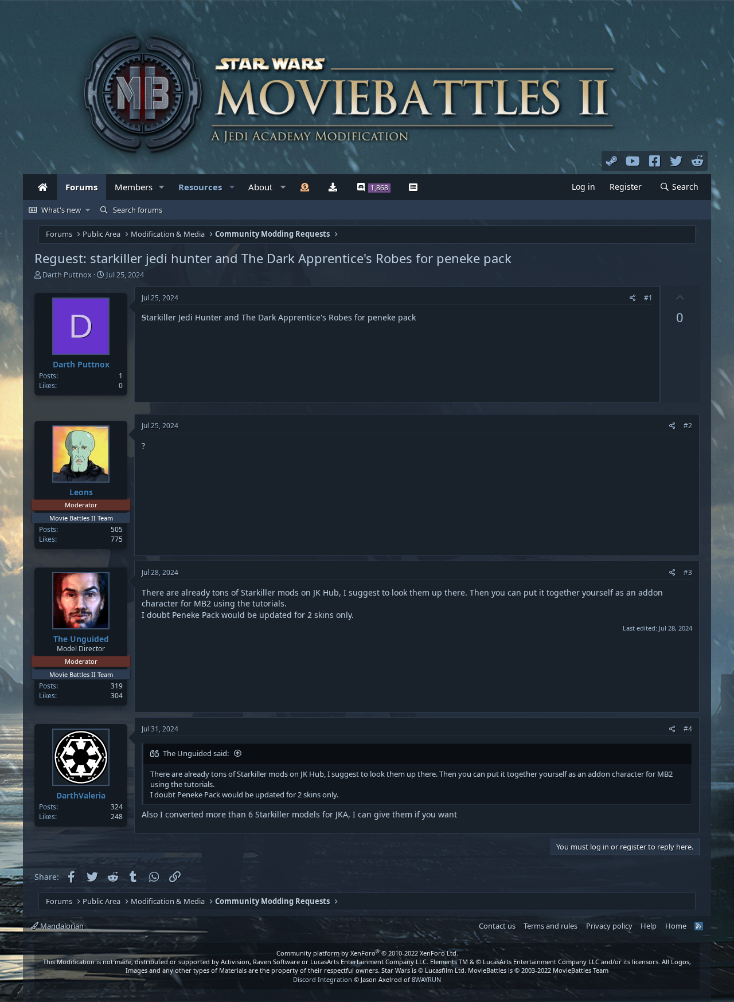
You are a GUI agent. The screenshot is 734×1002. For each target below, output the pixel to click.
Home (675, 926)
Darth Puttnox (67, 274)
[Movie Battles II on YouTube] (633, 160)
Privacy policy (609, 926)
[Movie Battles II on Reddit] (698, 160)
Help (649, 926)
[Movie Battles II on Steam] (612, 160)
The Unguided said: (196, 753)
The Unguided (81, 638)
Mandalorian (61, 926)
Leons (81, 492)
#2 (688, 425)
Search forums (137, 210)
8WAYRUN (426, 979)
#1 (648, 298)
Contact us (497, 926)
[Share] (633, 298)
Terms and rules (550, 926)
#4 (688, 729)
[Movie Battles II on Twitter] (676, 160)
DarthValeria (81, 795)
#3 (688, 572)
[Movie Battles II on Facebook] (655, 160)
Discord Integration (322, 979)
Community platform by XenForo (367, 953)
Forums (81, 187)
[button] (162, 187)
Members (134, 187)
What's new (61, 210)
